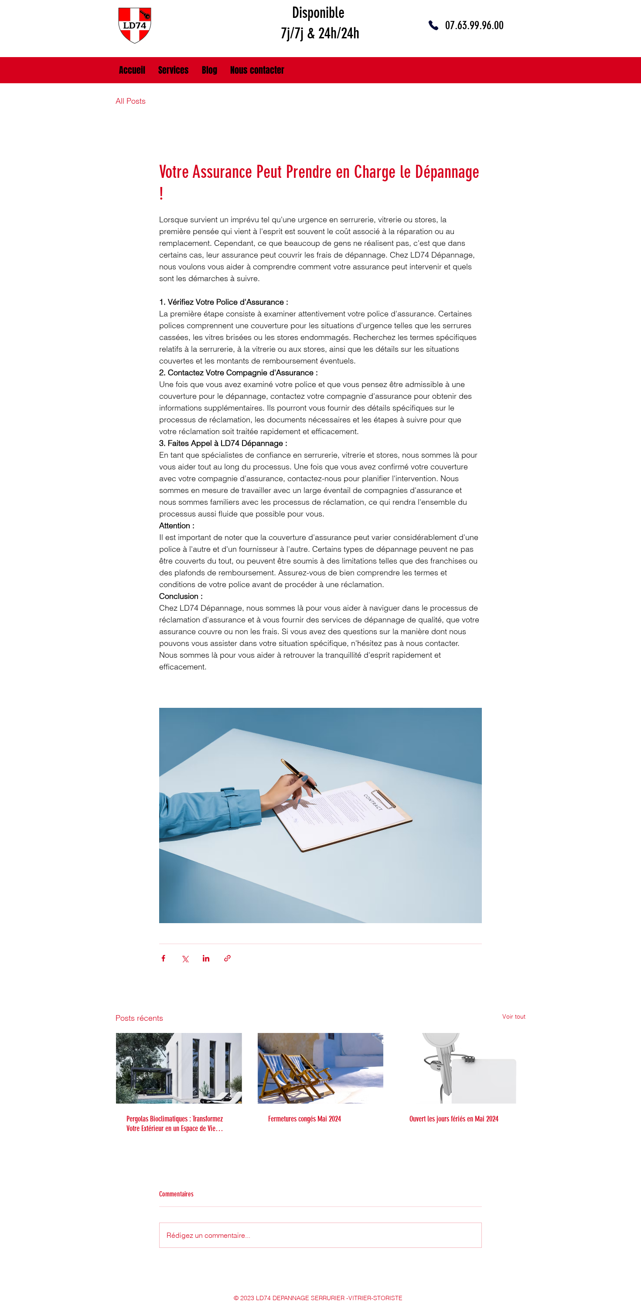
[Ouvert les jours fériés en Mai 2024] (462, 1068)
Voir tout (513, 1016)
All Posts (131, 101)
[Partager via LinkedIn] (206, 958)
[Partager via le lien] (227, 958)
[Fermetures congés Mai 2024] (321, 1068)
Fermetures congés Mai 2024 (304, 1119)
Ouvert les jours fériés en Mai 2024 (453, 1119)
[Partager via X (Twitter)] (185, 958)
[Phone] (433, 25)
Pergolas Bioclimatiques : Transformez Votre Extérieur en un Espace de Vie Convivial (174, 1123)
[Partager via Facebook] (163, 958)
